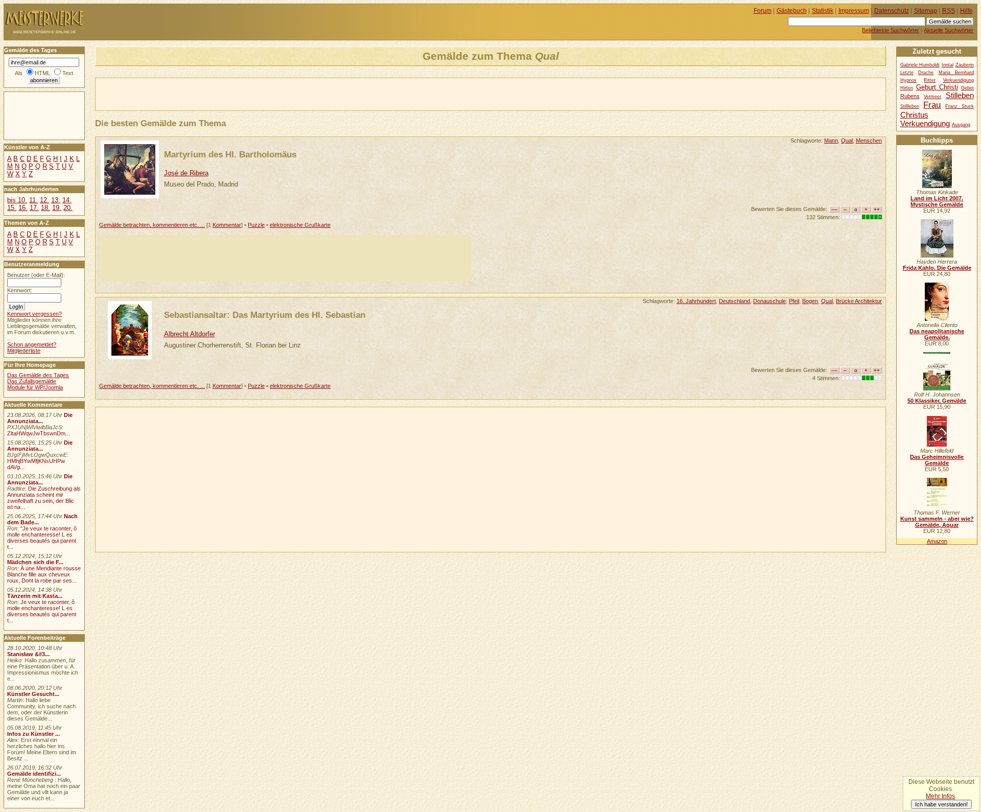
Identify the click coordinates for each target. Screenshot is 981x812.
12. (44, 200)
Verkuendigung (925, 123)
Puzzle (256, 225)
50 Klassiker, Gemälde (936, 401)
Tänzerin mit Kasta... (34, 596)
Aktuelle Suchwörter (948, 30)
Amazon (937, 541)
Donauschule (769, 301)
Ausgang (961, 124)
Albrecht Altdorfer (189, 334)
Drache (925, 72)
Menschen (869, 140)
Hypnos (908, 80)
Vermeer (932, 96)
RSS (948, 10)
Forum (763, 10)
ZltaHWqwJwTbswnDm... (38, 433)
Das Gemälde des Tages (38, 375)
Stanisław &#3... (28, 654)
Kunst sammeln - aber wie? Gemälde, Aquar (937, 522)
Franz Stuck (959, 106)
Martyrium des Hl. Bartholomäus (230, 154)
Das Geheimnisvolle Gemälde (937, 460)
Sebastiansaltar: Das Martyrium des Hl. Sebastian (264, 315)
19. (56, 208)
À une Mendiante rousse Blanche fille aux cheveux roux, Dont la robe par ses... (44, 574)
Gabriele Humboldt (920, 64)
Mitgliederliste (23, 350)
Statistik (822, 10)
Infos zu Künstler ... (33, 734)
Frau (932, 105)
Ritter (930, 80)
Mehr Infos (940, 796)
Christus (914, 114)
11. (33, 200)
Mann (831, 140)
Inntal (947, 64)
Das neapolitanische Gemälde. (936, 334)
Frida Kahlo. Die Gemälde (937, 268)
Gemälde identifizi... (34, 774)
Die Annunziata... (40, 418)
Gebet (967, 87)
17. (34, 208)
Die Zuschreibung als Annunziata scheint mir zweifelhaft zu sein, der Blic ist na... (44, 497)
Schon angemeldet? (31, 344)
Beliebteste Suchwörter (890, 30)
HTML (42, 73)
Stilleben (960, 95)
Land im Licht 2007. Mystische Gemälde (936, 201)
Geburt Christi (937, 87)
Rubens (910, 96)
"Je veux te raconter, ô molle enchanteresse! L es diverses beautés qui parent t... (42, 537)
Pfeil (794, 301)
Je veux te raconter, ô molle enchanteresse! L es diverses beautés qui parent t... (41, 611)
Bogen (810, 301)
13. (55, 200)
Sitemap (925, 10)
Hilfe (966, 10)
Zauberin (964, 64)
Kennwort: (19, 290)
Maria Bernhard (956, 72)
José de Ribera (186, 173)
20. (68, 208)
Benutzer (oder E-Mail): (36, 275)
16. (23, 208)
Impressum (853, 10)
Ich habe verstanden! (941, 804)
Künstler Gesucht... (33, 694)
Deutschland (734, 301)
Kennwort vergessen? (34, 314)
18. (45, 208)
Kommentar (227, 225)
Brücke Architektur (859, 301)
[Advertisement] (215, 93)
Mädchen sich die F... (35, 562)
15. (11, 208)
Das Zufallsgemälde (31, 381)
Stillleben (909, 106)
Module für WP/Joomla (35, 387)
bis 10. (17, 200)
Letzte (907, 72)
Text (67, 73)
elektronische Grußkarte (300, 225)
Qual (847, 140)
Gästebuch (792, 10)
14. (67, 200)
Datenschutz (891, 10)
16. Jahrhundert (696, 301)
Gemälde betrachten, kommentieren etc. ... (152, 225)
